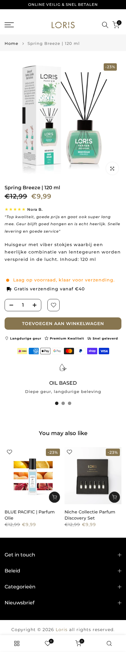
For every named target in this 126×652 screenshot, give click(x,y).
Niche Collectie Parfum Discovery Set (90, 515)
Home (11, 43)
